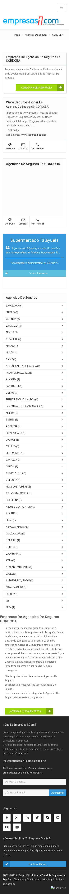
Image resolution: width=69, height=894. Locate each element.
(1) (7, 600)
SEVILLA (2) (12, 332)
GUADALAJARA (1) (15, 533)
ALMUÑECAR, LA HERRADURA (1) (23, 366)
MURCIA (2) (11, 352)
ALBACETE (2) (13, 339)
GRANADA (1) (13, 459)
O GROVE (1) (12, 439)
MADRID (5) (12, 312)
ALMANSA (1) (13, 379)
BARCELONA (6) (14, 305)
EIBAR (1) (11, 520)
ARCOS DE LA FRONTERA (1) (20, 506)
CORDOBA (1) (13, 480)
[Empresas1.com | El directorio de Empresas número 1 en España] (33, 20)
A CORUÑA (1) (13, 426)
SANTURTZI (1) (14, 386)
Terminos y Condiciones (27, 879)
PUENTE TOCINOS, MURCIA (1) (22, 399)
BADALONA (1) (13, 553)
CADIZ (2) (11, 359)
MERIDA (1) (12, 413)
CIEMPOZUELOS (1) (16, 473)
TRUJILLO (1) (12, 446)
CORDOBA (42, 106)
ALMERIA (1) (12, 513)
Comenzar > (21, 753)
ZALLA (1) (11, 573)
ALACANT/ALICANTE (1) (19, 567)
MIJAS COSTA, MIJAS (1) (18, 486)
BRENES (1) (12, 419)
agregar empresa (24, 636)
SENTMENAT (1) (14, 453)
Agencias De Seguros (19, 106)
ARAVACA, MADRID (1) (17, 527)
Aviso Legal (48, 879)
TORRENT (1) (13, 540)
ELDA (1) (10, 607)
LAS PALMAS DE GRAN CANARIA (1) (24, 406)
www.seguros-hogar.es (33, 134)
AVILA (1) (10, 560)
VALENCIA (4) (13, 319)
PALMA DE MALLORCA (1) (19, 372)
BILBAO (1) (11, 392)
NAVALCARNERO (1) (16, 587)
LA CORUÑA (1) (14, 500)
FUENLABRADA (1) (15, 433)
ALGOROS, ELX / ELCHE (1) (19, 580)
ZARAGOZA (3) (14, 325)
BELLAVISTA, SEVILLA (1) (18, 493)
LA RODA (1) (12, 594)
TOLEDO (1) (12, 547)
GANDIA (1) (12, 466)
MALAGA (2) (12, 345)
